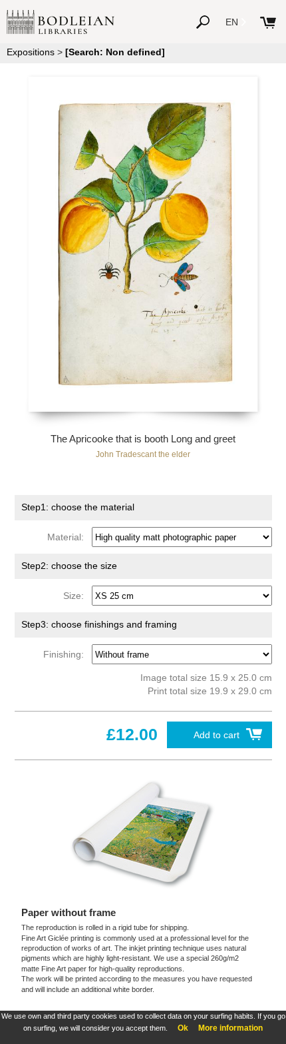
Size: (76, 595)
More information (230, 1028)
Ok (183, 1028)
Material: (68, 537)
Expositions (31, 52)
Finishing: (66, 654)
